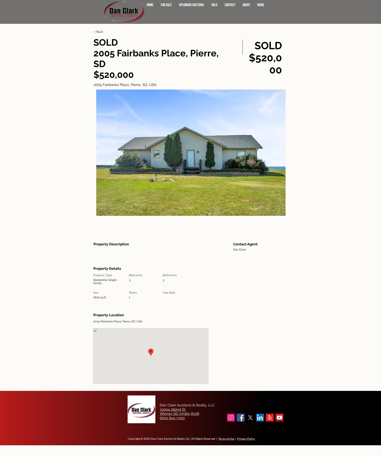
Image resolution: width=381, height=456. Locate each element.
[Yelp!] (270, 417)
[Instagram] (231, 417)
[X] (250, 417)
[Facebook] (240, 417)
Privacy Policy (246, 438)
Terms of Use (226, 438)
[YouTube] (279, 417)
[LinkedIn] (260, 417)
